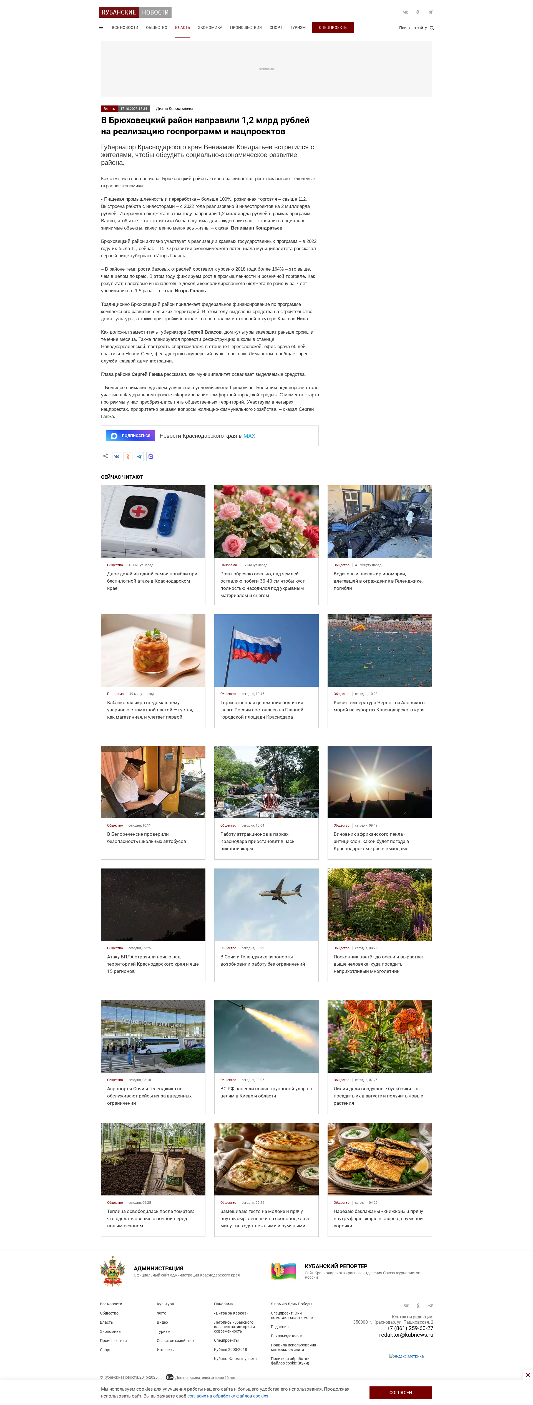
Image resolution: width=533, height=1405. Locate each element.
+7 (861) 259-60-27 (410, 1328)
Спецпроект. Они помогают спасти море (292, 1315)
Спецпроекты (333, 27)
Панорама (223, 1304)
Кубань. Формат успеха (235, 1358)
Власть (182, 27)
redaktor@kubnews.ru (406, 1334)
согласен (400, 1392)
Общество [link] (115, 565)
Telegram (430, 12)
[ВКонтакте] (116, 456)
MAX (249, 435)
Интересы (166, 1350)
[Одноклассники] (128, 456)
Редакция (280, 1327)
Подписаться (136, 436)
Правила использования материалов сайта (293, 1347)
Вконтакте (405, 12)
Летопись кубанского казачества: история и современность (234, 1326)
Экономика (210, 27)
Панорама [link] (228, 565)
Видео (162, 1322)
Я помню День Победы (291, 1304)
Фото (161, 1313)
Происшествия (246, 27)
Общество (156, 27)
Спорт (276, 27)
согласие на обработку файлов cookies (227, 1396)
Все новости (125, 27)
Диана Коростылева (174, 108)
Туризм (298, 27)
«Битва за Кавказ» (231, 1313)
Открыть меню (101, 28)
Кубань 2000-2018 (230, 1349)
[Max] (150, 456)
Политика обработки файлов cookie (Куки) (290, 1360)
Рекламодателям (286, 1336)
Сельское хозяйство (175, 1340)
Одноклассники (418, 12)
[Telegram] (139, 456)
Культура (165, 1304)
